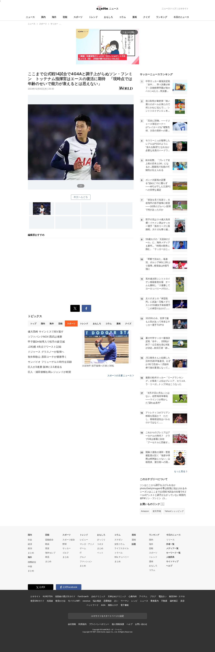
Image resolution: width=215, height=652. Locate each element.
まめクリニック (98, 596)
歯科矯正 (174, 601)
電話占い (162, 596)
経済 (30, 544)
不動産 (164, 601)
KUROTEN (47, 596)
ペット (100, 552)
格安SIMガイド (37, 601)
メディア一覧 (172, 548)
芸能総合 (49, 539)
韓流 (47, 557)
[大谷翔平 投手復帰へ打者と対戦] (106, 346)
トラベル (118, 552)
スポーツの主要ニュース (119, 375)
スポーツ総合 (68, 539)
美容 (182, 601)
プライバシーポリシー (99, 624)
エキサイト (183, 8)
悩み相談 (97, 601)
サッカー (66, 548)
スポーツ (78, 17)
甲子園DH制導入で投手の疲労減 (46, 341)
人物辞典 (170, 557)
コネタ (100, 544)
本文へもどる (81, 196)
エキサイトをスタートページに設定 (107, 616)
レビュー (84, 539)
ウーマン (125, 601)
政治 (30, 548)
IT (81, 552)
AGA (103, 605)
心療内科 (133, 596)
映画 (47, 544)
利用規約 (82, 624)
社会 (30, 539)
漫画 (134, 17)
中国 (30, 566)
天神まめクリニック (117, 596)
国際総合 (32, 562)
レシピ (134, 601)
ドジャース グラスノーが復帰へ (46, 351)
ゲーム (83, 548)
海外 (54, 17)
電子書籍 (125, 605)
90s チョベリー (121, 557)
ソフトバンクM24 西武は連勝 (45, 336)
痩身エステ (113, 605)
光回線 (50, 601)
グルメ (83, 557)
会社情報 (72, 624)
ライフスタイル (121, 548)
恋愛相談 (108, 601)
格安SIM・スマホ (177, 596)
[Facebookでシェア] (86, 308)
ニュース (30, 17)
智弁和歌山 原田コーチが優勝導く (47, 356)
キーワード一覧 (173, 552)
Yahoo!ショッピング (174, 511)
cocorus (86, 601)
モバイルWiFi (74, 601)
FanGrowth (83, 596)
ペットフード (92, 605)
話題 (134, 544)
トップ (33, 323)
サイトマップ (172, 561)
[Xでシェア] (75, 308)
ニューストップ (169, 8)
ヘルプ (169, 565)
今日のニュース (181, 17)
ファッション (86, 561)
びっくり (101, 539)
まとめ (31, 552)
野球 (64, 544)
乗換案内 (154, 601)
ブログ (153, 596)
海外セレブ (50, 552)
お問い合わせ (141, 624)
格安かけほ (60, 601)
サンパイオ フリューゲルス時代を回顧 (50, 361)
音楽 (47, 548)
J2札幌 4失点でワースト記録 (44, 346)
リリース (170, 539)
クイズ (146, 17)
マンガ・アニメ (87, 544)
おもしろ (108, 17)
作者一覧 (170, 544)
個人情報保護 (118, 624)
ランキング (161, 17)
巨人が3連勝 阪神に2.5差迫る (45, 366)
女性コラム (119, 544)
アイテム (143, 596)
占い (116, 601)
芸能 (65, 17)
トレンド (93, 17)
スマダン (118, 539)
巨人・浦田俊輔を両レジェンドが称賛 (49, 371)
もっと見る (179, 471)
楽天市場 (157, 511)
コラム (122, 17)
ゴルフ (65, 552)
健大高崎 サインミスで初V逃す (45, 331)
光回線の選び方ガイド (65, 596)
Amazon (145, 511)
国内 (43, 17)
